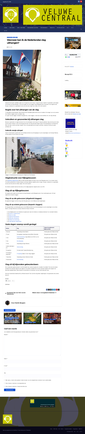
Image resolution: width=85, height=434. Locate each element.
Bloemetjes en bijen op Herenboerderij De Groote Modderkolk (12, 322)
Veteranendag (20, 247)
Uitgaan (6, 319)
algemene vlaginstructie (13, 180)
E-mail (6, 365)
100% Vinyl (12, 27)
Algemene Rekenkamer (14, 216)
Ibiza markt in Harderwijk (48, 321)
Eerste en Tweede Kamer (14, 213)
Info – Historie (21, 27)
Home (5, 27)
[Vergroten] (79, 38)
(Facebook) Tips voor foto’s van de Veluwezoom (16, 293)
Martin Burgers (20, 303)
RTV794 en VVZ (60, 27)
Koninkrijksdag (20, 259)
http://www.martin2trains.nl (74, 133)
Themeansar (28, 430)
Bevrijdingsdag (20, 241)
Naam (5, 358)
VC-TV (5, 30)
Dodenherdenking (21, 236)
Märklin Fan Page (77, 114)
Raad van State (12, 215)
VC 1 (68, 27)
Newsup (22, 430)
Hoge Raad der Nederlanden (15, 221)
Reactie (6, 334)
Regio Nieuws (29, 322)
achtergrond (9, 37)
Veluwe (10, 319)
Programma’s (43, 27)
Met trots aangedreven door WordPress (10, 430)
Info (14, 37)
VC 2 (72, 27)
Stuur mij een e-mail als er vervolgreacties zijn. (16, 383)
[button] (81, 29)
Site (5, 373)
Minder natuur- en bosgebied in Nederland (43, 292)
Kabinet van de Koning (14, 219)
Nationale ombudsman (14, 218)
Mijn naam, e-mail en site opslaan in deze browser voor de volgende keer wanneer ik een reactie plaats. (28, 380)
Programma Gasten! (32, 27)
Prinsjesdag (19, 253)
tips (16, 37)
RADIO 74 (52, 27)
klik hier (72, 66)
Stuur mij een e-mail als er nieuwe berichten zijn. (16, 386)
